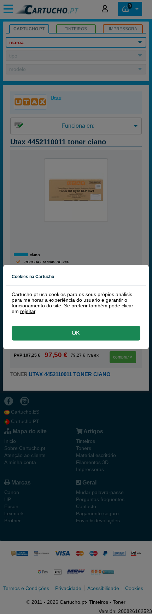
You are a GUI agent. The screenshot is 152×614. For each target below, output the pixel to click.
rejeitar (27, 311)
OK (76, 333)
